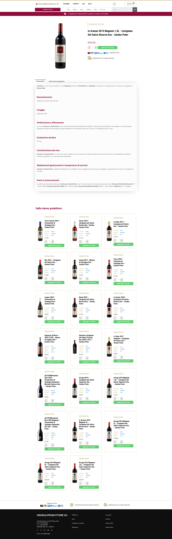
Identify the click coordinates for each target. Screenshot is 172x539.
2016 (52, 272)
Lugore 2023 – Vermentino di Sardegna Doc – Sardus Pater (50, 300)
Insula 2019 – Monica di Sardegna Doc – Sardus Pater (87, 262)
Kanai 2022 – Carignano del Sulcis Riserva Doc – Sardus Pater (87, 300)
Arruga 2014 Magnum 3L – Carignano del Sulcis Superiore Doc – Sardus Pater (121, 424)
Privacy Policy (109, 523)
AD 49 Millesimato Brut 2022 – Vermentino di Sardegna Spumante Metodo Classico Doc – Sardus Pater (52, 380)
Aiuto (73, 519)
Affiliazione (75, 515)
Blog (90, 4)
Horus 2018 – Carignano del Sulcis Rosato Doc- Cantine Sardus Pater (86, 224)
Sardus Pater (96, 24)
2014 (87, 392)
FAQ (83, 4)
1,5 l (52, 439)
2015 (87, 437)
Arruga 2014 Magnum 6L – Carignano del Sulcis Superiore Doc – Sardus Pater (52, 465)
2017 (121, 234)
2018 (52, 235)
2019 (87, 272)
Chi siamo (66, 4)
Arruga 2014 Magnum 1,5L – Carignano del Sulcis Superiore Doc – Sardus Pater (121, 381)
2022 (87, 312)
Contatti (76, 4)
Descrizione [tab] (40, 81)
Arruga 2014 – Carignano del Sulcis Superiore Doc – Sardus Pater (86, 381)
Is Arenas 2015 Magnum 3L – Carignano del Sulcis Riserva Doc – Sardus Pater (87, 424)
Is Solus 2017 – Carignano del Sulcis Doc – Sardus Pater (121, 224)
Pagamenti (75, 527)
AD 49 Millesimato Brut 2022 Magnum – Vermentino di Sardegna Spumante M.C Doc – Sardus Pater (52, 423)
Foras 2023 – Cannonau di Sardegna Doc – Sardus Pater (119, 262)
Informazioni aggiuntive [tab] (56, 81)
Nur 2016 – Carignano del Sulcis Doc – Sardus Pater (53, 262)
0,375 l (52, 352)
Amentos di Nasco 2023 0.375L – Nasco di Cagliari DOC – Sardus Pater (52, 338)
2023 (121, 273)
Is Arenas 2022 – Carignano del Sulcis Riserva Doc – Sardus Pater (121, 300)
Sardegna (53, 233)
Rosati (87, 231)
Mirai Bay (47, 534)
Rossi (121, 230)
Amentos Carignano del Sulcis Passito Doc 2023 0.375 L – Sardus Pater (86, 338)
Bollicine (53, 390)
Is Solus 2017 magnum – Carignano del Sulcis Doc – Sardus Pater (121, 339)
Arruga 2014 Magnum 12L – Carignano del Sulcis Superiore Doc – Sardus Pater (87, 465)
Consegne (108, 515)
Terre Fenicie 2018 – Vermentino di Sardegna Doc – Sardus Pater (52, 224)
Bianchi (52, 231)
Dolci (52, 346)
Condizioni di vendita (78, 523)
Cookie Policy (109, 527)
